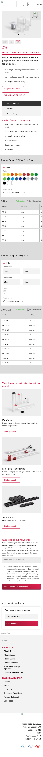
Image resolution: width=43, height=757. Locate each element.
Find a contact (12, 624)
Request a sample (12, 89)
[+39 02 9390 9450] (28, 4)
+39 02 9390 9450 (28, 4)
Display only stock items (15, 193)
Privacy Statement (11, 697)
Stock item (21, 201)
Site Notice (8, 701)
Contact (7, 682)
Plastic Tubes (9, 651)
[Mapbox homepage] (6, 633)
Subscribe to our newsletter (16, 587)
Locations (8, 689)
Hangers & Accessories (13, 672)
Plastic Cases (9, 659)
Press (6, 686)
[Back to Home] (9, 4)
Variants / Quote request (14, 95)
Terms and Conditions (13, 693)
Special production (35, 201)
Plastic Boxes (9, 655)
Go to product (10, 431)
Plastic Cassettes (11, 663)
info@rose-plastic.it (33, 739)
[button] (18, 34)
